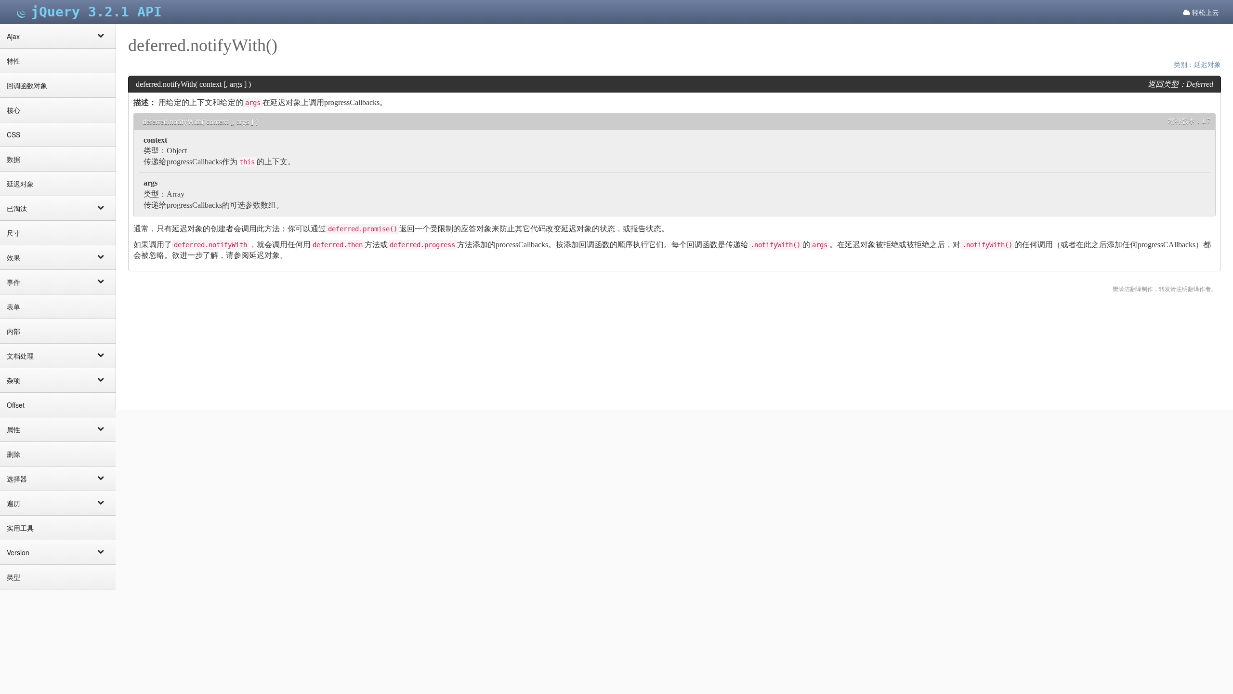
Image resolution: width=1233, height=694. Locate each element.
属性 (13, 429)
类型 (13, 577)
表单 (13, 306)
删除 (13, 454)
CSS (13, 134)
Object (177, 151)
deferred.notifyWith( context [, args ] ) (200, 122)
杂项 (13, 380)
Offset (16, 405)
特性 (13, 61)
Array (175, 194)
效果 (13, 257)
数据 (13, 159)
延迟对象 (20, 183)
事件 (13, 282)
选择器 (17, 478)
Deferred (1199, 84)
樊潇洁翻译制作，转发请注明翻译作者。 (1165, 289)
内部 (13, 331)
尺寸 (13, 233)
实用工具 (20, 528)
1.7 (1206, 121)
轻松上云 (1204, 12)
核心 (13, 110)
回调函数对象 (27, 85)
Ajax (13, 36)
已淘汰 (17, 208)
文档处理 (20, 355)
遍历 (13, 503)
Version (18, 552)
